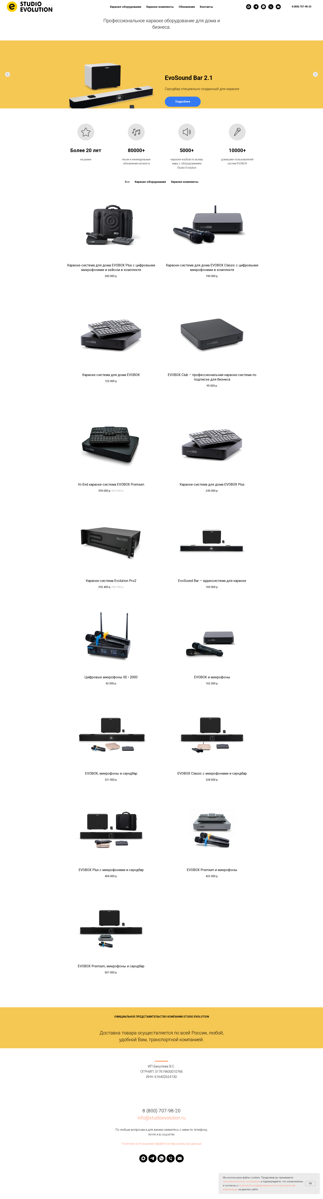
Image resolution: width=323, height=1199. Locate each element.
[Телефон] (270, 6)
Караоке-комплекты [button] (160, 6)
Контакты (206, 6)
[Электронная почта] (278, 6)
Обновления (187, 6)
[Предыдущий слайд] (7, 74)
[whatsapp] (263, 6)
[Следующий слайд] (315, 74)
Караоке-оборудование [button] (125, 6)
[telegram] (256, 6)
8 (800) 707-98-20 (161, 1111)
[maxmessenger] (248, 6)
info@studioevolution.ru (162, 1118)
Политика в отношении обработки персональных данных (161, 1143)
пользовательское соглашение (241, 1181)
